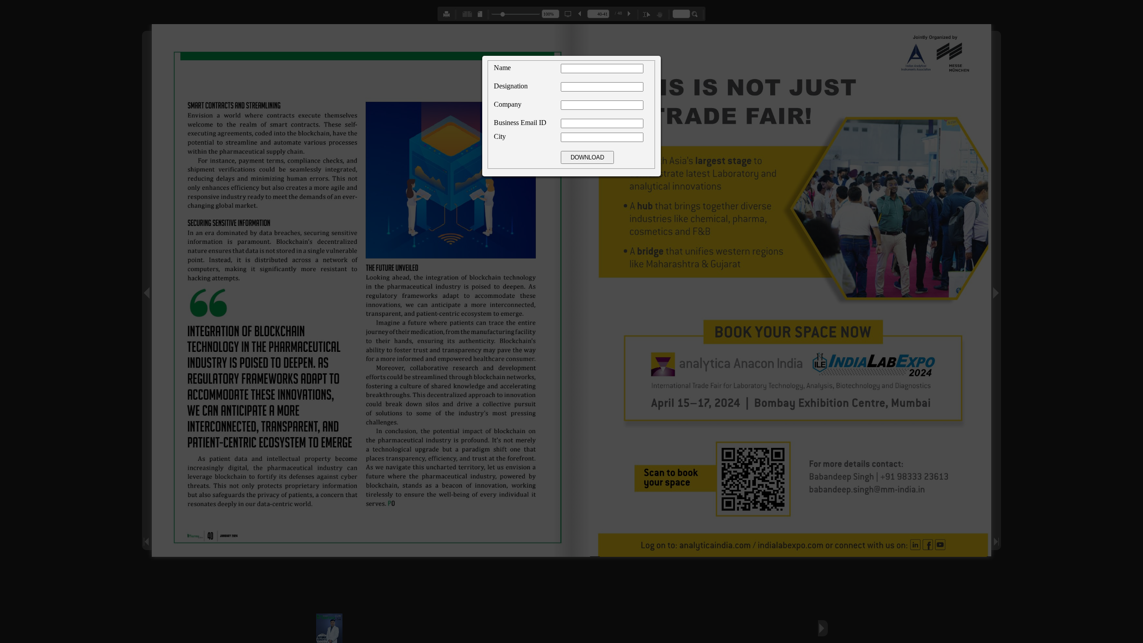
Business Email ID (520, 122)
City (500, 136)
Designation (511, 86)
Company (507, 104)
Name (502, 67)
